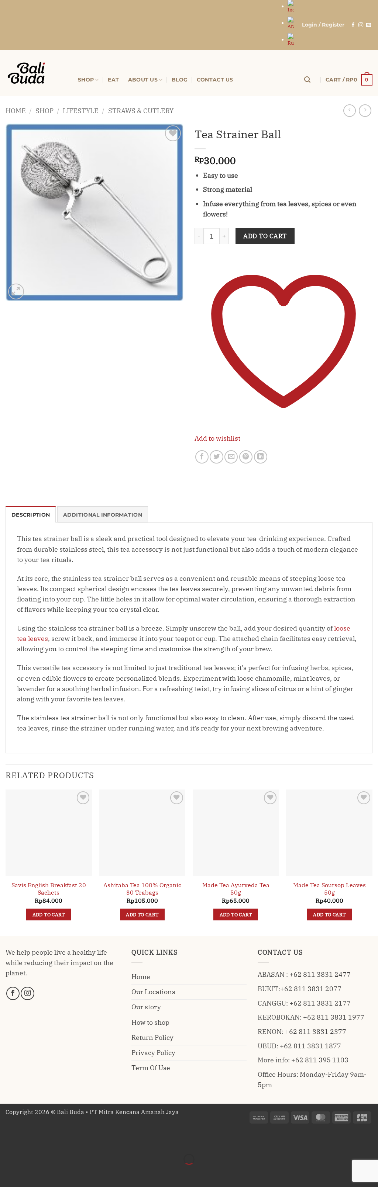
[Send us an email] (368, 25)
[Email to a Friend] (231, 457)
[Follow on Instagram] (360, 25)
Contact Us (215, 79)
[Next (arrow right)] (31, 1173)
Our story (146, 1007)
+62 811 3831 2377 (315, 1031)
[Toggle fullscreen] (31, 1140)
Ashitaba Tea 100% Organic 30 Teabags (142, 888)
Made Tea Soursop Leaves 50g (329, 888)
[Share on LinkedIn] (260, 457)
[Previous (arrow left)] (8, 1173)
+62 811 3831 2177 (320, 1003)
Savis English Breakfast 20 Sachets (48, 888)
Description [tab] (30, 514)
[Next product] (349, 110)
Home (16, 111)
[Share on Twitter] (216, 457)
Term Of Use (150, 1067)
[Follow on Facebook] (353, 25)
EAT (113, 79)
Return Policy (152, 1037)
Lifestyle (81, 111)
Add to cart (265, 236)
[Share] (55, 1140)
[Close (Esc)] (79, 1140)
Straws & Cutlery (140, 111)
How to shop (150, 1022)
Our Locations (153, 992)
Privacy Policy (153, 1052)
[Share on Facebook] (202, 457)
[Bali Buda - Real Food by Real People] (36, 73)
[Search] (307, 79)
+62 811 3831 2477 (320, 974)
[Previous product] (365, 110)
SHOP (86, 79)
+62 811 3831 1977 (333, 1017)
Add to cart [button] (48, 914)
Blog (180, 79)
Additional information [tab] (102, 514)
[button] (323, 25)
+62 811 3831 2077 (310, 989)
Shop (44, 111)
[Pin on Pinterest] (245, 457)
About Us (143, 79)
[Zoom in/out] (8, 1140)
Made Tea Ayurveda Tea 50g (235, 888)
